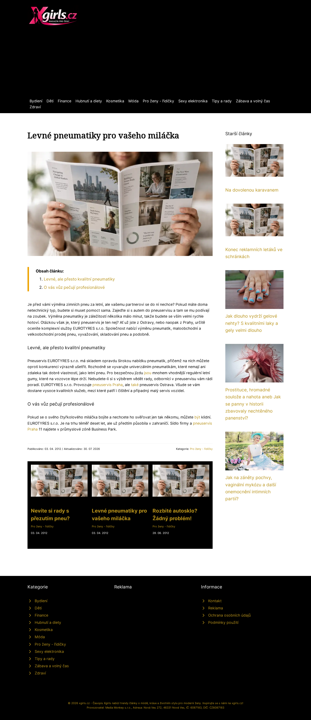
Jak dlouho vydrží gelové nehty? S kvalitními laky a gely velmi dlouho (251, 323)
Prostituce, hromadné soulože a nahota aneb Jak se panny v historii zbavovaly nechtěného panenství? (253, 404)
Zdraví (35, 107)
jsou (147, 373)
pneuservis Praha (107, 384)
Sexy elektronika (193, 101)
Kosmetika (115, 101)
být (197, 417)
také (135, 384)
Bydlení (36, 101)
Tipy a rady (222, 101)
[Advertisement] (155, 66)
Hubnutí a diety (89, 101)
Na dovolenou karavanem (251, 190)
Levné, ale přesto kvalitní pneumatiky (79, 279)
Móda (133, 101)
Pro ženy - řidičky (158, 101)
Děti (50, 101)
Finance (64, 101)
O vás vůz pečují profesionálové (74, 287)
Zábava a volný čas (253, 101)
